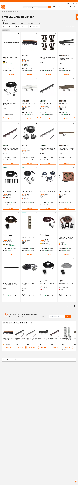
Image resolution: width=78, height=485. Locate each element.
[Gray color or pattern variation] (7, 235)
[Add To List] (18, 33)
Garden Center (14, 11)
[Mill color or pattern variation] (43, 101)
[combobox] (35, 7)
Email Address (52, 313)
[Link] (11, 54)
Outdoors (8, 11)
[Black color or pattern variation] (59, 55)
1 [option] (69, 306)
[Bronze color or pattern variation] (61, 55)
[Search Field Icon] (49, 7)
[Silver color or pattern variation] (65, 55)
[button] (71, 26)
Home (3, 11)
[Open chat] (77, 17)
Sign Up (68, 316)
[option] (74, 306)
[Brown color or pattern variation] (63, 55)
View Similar (11, 118)
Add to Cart (11, 74)
